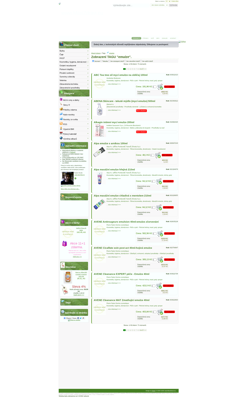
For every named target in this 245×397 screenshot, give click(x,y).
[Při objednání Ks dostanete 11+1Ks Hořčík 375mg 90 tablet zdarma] (68, 239)
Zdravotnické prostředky (115, 107)
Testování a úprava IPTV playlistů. (116, 393)
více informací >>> (114, 84)
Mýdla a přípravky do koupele (140, 128)
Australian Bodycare (114, 78)
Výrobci (145, 38)
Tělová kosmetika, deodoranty (140, 149)
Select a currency (160, 1)
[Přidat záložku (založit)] (74, 320)
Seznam (97, 61)
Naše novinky (69, 115)
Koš (152, 38)
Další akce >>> (77, 256)
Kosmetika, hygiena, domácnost (118, 81)
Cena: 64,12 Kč (143, 181)
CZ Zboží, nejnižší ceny (74, 394)
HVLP (62, 58)
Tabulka (105, 61)
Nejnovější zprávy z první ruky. (164, 393)
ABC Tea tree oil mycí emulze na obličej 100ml (121, 75)
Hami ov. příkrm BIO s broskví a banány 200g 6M (81, 274)
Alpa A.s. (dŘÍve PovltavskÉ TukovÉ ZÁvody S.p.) (123, 147)
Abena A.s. (110, 104)
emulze (111, 53)
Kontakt (173, 38)
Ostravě (72, 152)
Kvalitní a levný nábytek (149, 393)
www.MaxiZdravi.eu (82, 13)
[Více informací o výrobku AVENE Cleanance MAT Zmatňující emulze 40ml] (99, 314)
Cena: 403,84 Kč (144, 311)
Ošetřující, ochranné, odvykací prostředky (144, 253)
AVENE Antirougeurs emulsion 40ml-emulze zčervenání (126, 221)
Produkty (136, 38)
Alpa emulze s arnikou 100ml (110, 143)
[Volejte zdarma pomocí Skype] (70, 185)
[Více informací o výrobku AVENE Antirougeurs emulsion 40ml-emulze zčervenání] (99, 236)
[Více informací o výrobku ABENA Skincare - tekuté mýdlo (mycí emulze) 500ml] (99, 115)
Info (157, 38)
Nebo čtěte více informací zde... (70, 189)
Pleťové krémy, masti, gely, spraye (150, 81)
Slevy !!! (66, 105)
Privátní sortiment (67, 73)
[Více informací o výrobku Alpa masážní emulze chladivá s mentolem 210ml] (99, 210)
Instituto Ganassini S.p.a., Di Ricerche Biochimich (124, 125)
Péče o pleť (134, 81)
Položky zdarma (70, 110)
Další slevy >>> (79, 295)
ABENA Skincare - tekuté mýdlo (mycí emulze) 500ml (124, 101)
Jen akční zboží (147, 61)
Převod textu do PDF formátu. (134, 393)
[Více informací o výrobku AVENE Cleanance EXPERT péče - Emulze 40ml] (99, 288)
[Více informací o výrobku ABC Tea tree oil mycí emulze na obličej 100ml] (99, 89)
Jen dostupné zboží (117, 61)
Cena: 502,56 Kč (144, 233)
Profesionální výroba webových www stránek (95, 393)
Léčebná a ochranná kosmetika (150, 107)
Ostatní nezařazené (159, 149)
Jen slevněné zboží (133, 61)
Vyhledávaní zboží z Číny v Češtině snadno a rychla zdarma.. (98, 394)
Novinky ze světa (70, 119)
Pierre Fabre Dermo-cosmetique (118, 225)
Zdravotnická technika (69, 84)
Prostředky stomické (131, 107)
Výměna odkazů (70, 139)
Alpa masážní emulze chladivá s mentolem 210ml (122, 195)
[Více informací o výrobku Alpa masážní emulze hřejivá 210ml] (99, 184)
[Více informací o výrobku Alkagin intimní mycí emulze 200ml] (99, 136)
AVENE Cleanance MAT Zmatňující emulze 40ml (121, 300)
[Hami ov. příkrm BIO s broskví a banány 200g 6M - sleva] (68, 283)
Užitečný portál (79, 393)
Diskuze (165, 38)
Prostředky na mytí (158, 128)
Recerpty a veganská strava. (66, 393)
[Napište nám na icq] (75, 179)
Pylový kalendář (70, 134)
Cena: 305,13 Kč (144, 259)
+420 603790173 (79, 175)
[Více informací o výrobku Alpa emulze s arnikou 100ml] (99, 158)
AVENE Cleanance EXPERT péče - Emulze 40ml (121, 274)
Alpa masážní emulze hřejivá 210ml (114, 169)
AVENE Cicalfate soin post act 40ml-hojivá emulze (123, 248)
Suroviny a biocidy (67, 77)
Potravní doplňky (67, 69)
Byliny (62, 51)
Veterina (63, 80)
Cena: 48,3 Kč (143, 155)
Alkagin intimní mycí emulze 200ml (114, 122)
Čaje (61, 54)
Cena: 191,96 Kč (144, 86)
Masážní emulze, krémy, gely (162, 175)
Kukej (153, 390)
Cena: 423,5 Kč (143, 285)
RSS (65, 124)
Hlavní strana (95, 53)
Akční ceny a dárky (71, 100)
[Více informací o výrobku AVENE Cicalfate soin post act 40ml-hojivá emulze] (99, 262)
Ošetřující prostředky (167, 253)
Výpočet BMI (68, 129)
